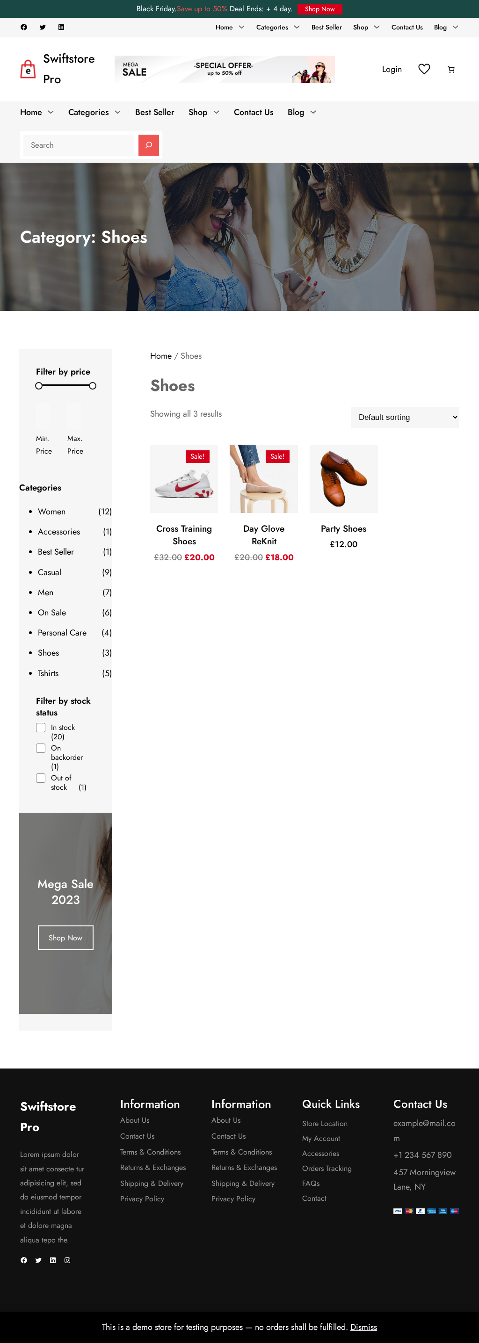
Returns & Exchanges (153, 1167)
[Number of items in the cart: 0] (451, 70)
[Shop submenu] (376, 26)
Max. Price (75, 445)
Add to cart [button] (188, 521)
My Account (321, 1138)
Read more (268, 521)
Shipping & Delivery (151, 1183)
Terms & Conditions (150, 1152)
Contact (314, 1198)
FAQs (310, 1183)
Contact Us (137, 1136)
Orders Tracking (327, 1168)
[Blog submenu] (455, 26)
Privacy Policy (142, 1198)
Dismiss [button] (363, 1327)
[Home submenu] (241, 26)
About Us (134, 1120)
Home (161, 356)
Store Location (325, 1123)
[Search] (148, 145)
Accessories (320, 1153)
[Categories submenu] (296, 26)
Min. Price (44, 445)
